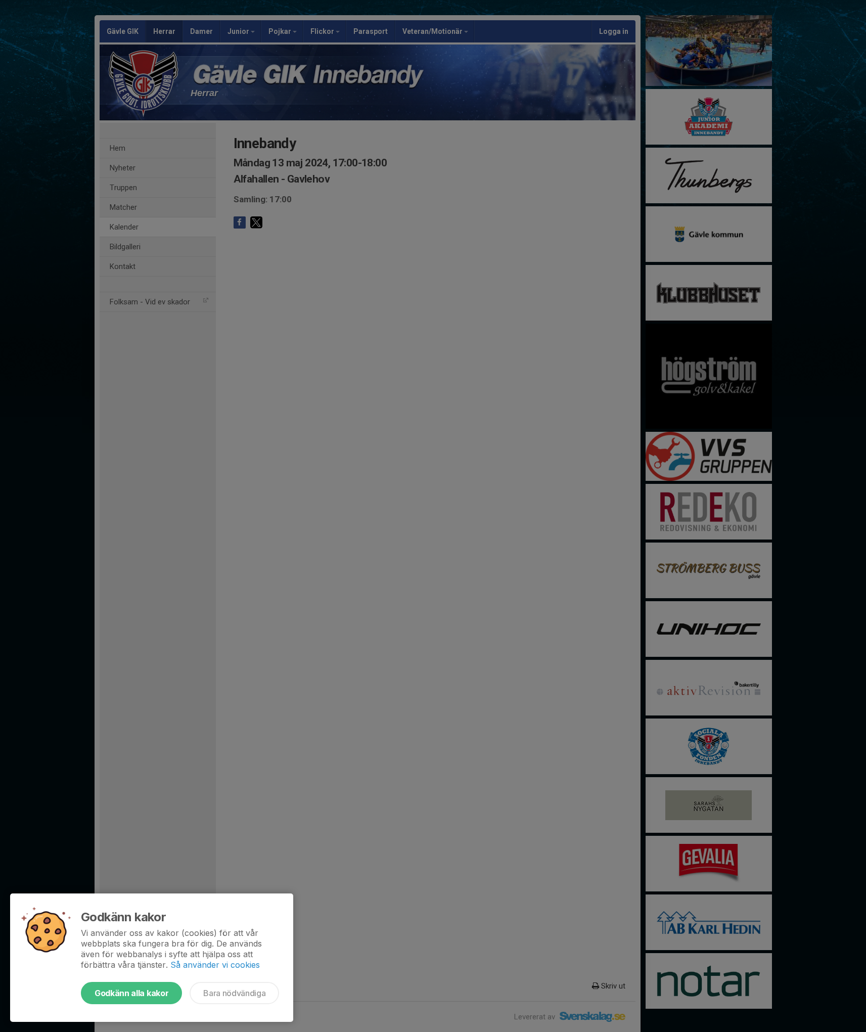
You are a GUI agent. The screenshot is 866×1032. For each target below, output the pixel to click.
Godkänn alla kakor (131, 993)
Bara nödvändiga (234, 993)
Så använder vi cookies (215, 965)
